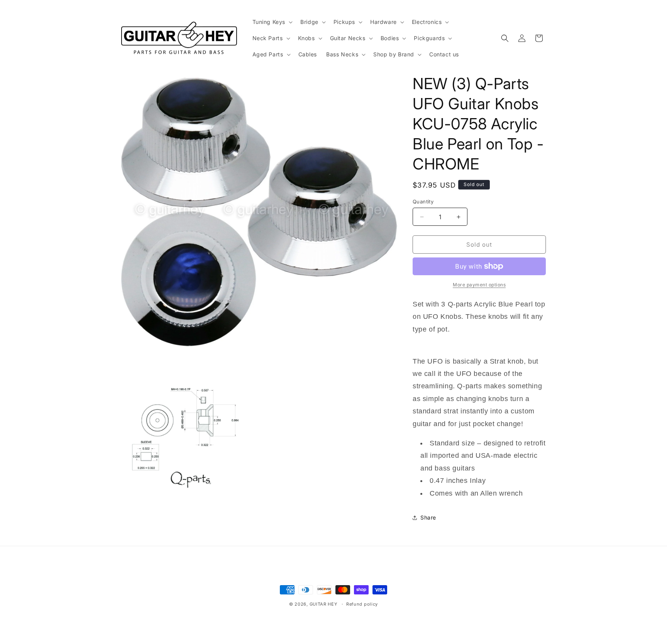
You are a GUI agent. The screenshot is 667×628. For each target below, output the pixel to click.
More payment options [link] (479, 285)
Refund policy (362, 604)
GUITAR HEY (323, 604)
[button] (272, 22)
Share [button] (428, 517)
